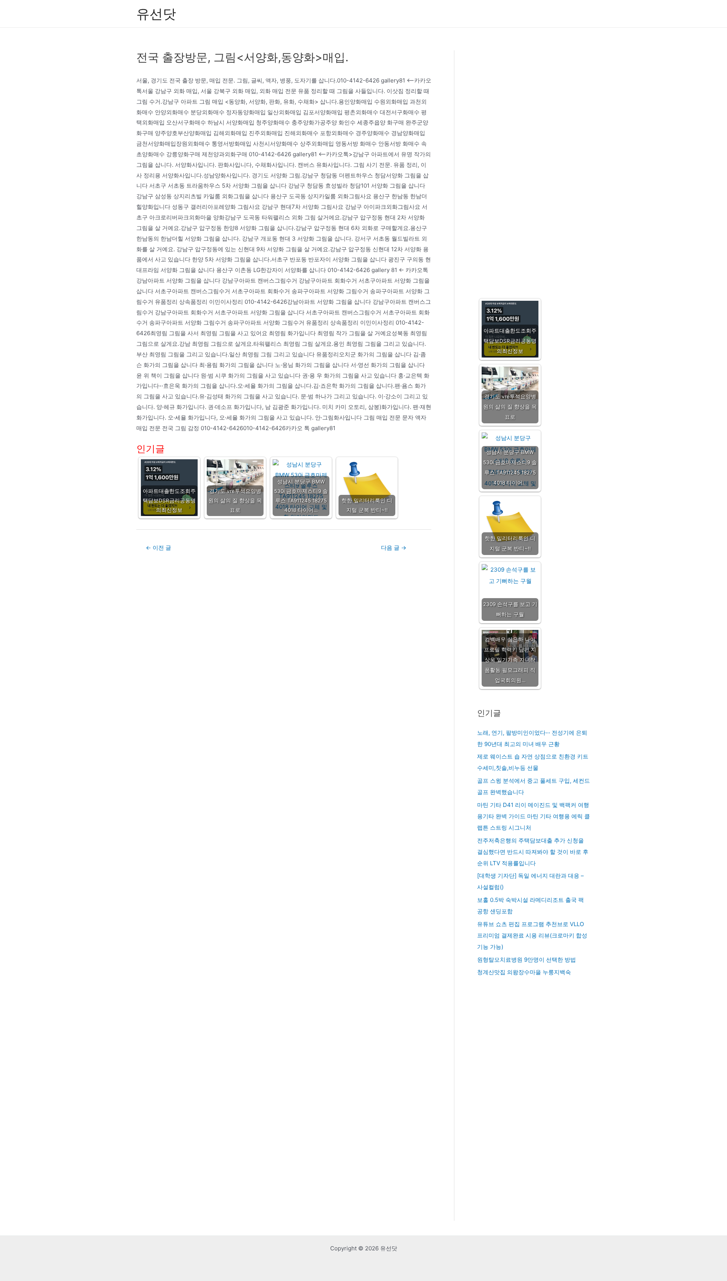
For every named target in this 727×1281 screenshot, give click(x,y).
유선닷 (156, 14)
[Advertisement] (533, 166)
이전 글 (158, 547)
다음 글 (393, 547)
